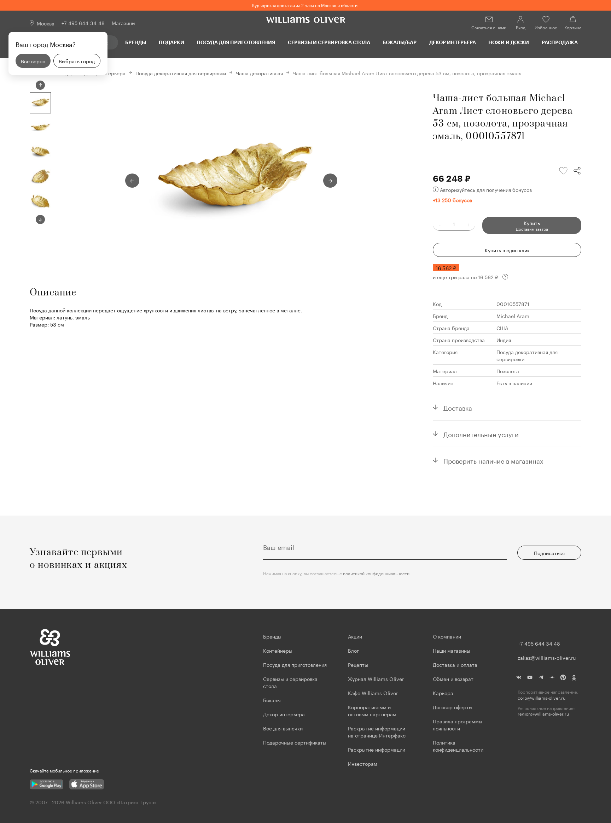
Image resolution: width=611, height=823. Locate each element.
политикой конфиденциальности (376, 573)
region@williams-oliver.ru (543, 714)
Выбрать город (77, 61)
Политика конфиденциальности (458, 745)
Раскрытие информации (376, 749)
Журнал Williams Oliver (376, 678)
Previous (40, 85)
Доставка (457, 407)
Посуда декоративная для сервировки (180, 73)
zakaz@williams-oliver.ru (547, 657)
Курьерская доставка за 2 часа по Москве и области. (305, 4)
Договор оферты (452, 707)
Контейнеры (277, 650)
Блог (353, 650)
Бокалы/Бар (400, 42)
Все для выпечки (283, 728)
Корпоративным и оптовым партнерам (372, 710)
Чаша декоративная (259, 73)
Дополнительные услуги (481, 434)
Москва (45, 23)
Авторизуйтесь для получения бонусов (486, 189)
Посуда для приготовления (236, 42)
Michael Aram (512, 315)
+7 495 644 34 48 (539, 643)
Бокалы (272, 700)
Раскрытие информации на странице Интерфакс (377, 731)
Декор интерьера (452, 42)
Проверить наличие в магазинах (493, 460)
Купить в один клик (507, 250)
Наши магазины (451, 650)
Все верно (33, 61)
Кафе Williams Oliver (373, 692)
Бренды (135, 42)
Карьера (443, 692)
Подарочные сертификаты (294, 742)
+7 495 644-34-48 (83, 23)
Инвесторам (363, 763)
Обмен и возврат (453, 678)
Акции (355, 636)
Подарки (171, 42)
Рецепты (358, 664)
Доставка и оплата (455, 664)
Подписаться (549, 553)
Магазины (123, 23)
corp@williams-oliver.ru (541, 698)
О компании (447, 636)
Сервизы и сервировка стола (329, 42)
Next (40, 219)
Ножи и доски (508, 42)
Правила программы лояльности (457, 724)
